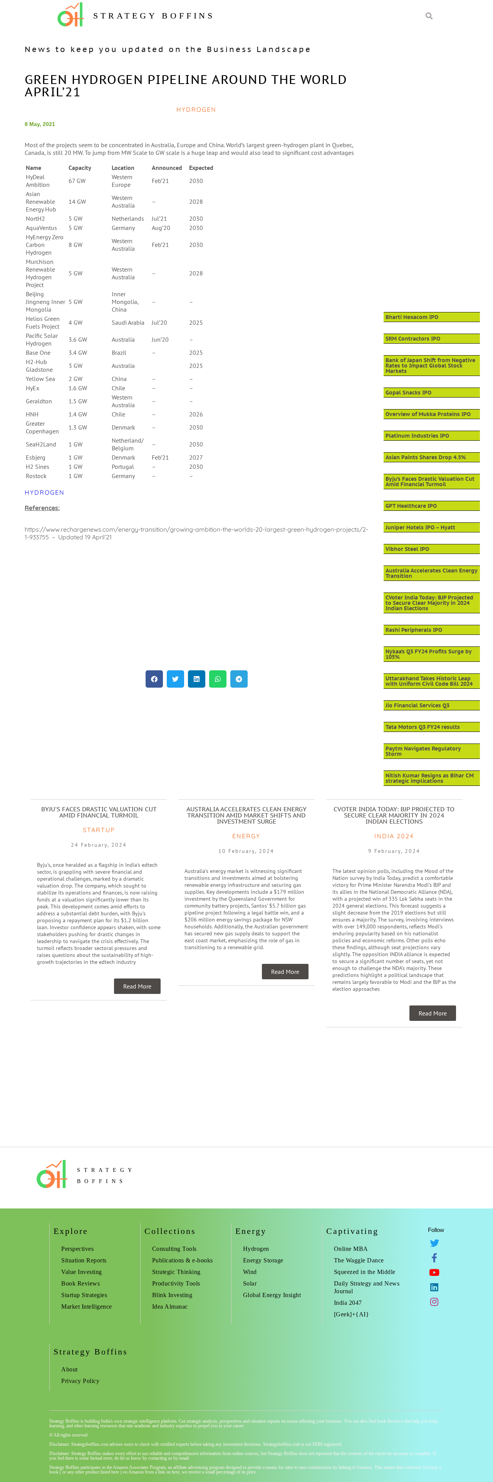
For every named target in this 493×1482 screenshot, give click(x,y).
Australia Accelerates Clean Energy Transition (431, 573)
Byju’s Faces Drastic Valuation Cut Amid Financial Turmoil (430, 481)
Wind (250, 1272)
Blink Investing (172, 1295)
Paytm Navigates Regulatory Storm (423, 751)
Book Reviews (80, 1283)
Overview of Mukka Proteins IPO (428, 414)
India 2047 (348, 1302)
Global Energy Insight (272, 1295)
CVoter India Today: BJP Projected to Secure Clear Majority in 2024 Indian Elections (429, 603)
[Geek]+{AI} (351, 1314)
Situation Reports (84, 1260)
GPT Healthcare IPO (411, 505)
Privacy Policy (80, 1381)
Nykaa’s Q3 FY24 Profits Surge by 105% (428, 654)
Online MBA (351, 1248)
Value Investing (81, 1272)
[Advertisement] (197, 609)
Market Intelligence (86, 1306)
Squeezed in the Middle (365, 1272)
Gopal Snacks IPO (408, 392)
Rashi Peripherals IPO (414, 629)
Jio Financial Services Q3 (417, 705)
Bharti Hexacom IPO (412, 317)
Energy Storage (263, 1260)
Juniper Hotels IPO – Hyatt (420, 527)
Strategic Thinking (176, 1272)
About (69, 1369)
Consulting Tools (174, 1248)
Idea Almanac (170, 1306)
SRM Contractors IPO (413, 338)
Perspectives (77, 1248)
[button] (154, 679)
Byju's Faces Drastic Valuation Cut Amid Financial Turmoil (99, 812)
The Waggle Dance (359, 1260)
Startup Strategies (84, 1295)
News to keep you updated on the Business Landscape (168, 49)
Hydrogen (45, 492)
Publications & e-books (182, 1260)
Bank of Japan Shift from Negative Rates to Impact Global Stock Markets (430, 365)
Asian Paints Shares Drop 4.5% (426, 457)
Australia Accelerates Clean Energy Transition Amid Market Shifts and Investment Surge (246, 815)
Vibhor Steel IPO (407, 548)
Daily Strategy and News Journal (367, 1287)
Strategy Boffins (154, 15)
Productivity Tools (176, 1283)
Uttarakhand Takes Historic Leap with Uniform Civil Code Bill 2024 (429, 681)
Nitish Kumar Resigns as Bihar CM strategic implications (430, 778)
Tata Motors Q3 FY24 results (423, 726)
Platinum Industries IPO (417, 435)
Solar (250, 1283)
